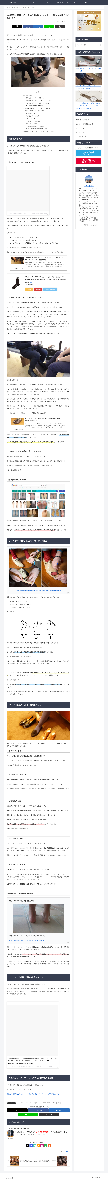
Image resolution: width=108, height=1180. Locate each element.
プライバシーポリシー (83, 136)
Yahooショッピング (50, 289)
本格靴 (44, 1102)
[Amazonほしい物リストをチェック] (38, 1145)
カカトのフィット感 (31, 123)
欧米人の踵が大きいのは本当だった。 (38, 126)
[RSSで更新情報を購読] (49, 1145)
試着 (49, 1102)
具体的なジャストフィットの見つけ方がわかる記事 (39, 131)
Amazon (29, 289)
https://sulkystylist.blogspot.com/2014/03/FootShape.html (27, 940)
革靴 (59, 1102)
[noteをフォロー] (34, 1145)
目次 (36, 92)
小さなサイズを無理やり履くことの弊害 (37, 103)
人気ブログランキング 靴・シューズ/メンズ (89, 161)
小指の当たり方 (30, 118)
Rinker (31, 282)
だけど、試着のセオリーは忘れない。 (35, 110)
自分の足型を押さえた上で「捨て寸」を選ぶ (37, 108)
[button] (60, 26)
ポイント (33, 1102)
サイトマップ (80, 128)
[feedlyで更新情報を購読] (45, 1145)
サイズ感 (10, 1102)
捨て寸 (39, 1102)
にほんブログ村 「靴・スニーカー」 (88, 153)
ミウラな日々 (89, 186)
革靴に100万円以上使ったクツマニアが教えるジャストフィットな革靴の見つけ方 (33, 1094)
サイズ (27, 1102)
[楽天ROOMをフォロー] (42, 1145)
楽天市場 (38, 289)
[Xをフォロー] (27, 1145)
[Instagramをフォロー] (31, 1145)
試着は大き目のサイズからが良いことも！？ (38, 100)
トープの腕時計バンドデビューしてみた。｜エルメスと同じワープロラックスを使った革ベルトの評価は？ (88, 105)
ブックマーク (80, 132)
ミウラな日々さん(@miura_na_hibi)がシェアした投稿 (20, 213)
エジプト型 (21, 1102)
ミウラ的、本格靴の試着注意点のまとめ (35, 128)
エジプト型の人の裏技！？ (35, 121)
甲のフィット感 (30, 113)
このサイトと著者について (84, 124)
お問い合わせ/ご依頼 (82, 120)
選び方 (54, 1102)
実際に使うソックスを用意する (35, 98)
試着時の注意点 (28, 95)
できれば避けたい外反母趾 (35, 105)
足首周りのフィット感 (32, 116)
